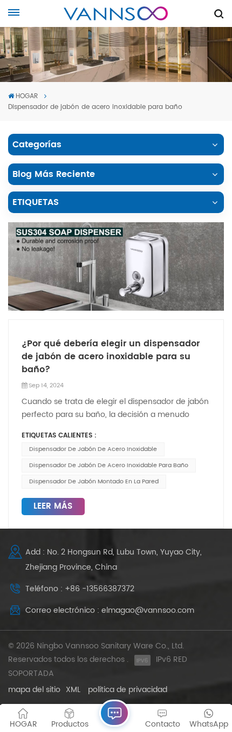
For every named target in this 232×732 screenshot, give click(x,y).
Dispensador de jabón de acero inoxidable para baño (108, 465)
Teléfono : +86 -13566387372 (79, 589)
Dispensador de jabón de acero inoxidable (93, 449)
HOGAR (27, 96)
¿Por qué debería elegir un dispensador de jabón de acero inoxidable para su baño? (111, 356)
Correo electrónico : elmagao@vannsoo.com (109, 610)
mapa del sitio (34, 689)
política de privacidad (127, 689)
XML (73, 689)
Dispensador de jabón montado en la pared (94, 482)
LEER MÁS (52, 506)
